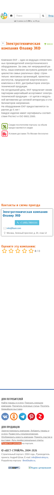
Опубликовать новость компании (17, 437)
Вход (50, 16)
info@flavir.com (14, 228)
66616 (49, 44)
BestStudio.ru (29, 460)
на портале (17, 443)
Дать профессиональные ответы (27, 440)
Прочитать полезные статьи (25, 406)
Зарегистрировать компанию (15, 431)
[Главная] (4, 15)
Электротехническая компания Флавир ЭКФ (25, 214)
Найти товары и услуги (12, 403)
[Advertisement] (27, 170)
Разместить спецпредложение (23, 434)
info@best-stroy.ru (39, 457)
